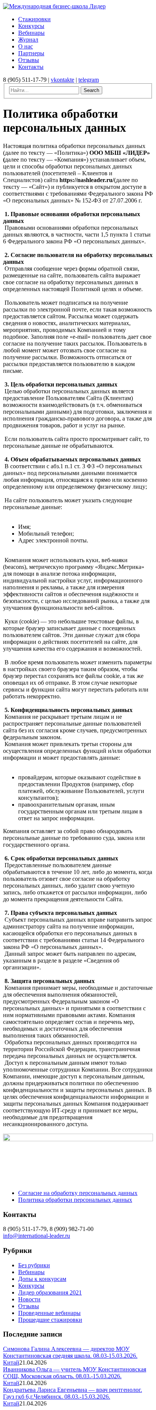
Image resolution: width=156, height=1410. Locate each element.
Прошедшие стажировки (50, 1320)
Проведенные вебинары (49, 1313)
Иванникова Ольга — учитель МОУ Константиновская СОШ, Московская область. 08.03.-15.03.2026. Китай (74, 1376)
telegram (88, 79)
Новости (29, 1299)
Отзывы (28, 1306)
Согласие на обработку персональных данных (77, 1193)
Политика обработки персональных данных (75, 1200)
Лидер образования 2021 (50, 1292)
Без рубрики (34, 1265)
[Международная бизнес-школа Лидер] (54, 6)
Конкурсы (31, 1285)
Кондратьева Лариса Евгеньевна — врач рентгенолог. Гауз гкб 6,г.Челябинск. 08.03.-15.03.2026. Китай (72, 1397)
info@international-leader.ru (36, 1235)
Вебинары (31, 1272)
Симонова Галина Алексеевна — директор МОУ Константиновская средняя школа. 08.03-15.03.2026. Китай (70, 1356)
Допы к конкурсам (42, 1279)
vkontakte (62, 79)
